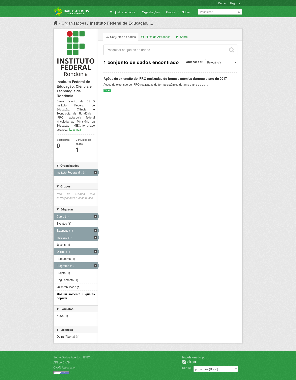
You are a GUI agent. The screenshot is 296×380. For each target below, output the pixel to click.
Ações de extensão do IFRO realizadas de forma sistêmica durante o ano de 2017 (165, 78)
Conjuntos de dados (123, 12)
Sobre (186, 12)
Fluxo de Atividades (157, 37)
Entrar (222, 3)
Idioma (186, 368)
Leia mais (75, 129)
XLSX (107, 90)
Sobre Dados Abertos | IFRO (71, 357)
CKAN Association (64, 367)
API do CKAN (61, 362)
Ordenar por (194, 62)
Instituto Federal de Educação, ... (121, 23)
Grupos (171, 12)
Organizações (151, 12)
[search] (231, 50)
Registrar (235, 3)
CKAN (189, 362)
